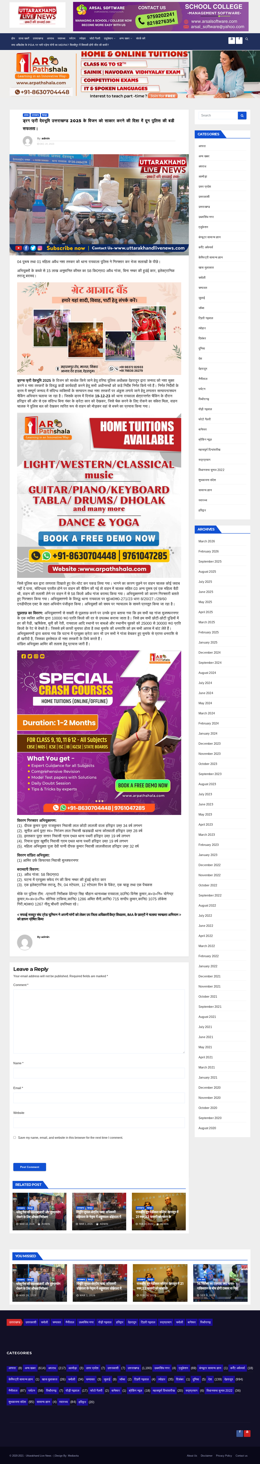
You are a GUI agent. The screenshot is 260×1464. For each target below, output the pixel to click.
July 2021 (205, 1027)
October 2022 (208, 885)
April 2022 (206, 936)
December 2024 (210, 652)
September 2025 (210, 561)
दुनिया (202, 348)
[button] (246, 38)
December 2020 (210, 1087)
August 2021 (207, 1016)
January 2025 (208, 642)
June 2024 (206, 693)
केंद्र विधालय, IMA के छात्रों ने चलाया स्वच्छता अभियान (144, 915)
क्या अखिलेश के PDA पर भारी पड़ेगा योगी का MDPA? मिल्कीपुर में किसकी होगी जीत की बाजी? (60, 45)
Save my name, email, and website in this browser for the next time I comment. (70, 1137)
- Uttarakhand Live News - (39, 1455)
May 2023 (205, 814)
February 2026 (209, 551)
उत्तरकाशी (204, 196)
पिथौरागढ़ (204, 399)
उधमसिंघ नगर (206, 217)
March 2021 (207, 1067)
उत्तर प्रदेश (205, 186)
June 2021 (206, 1037)
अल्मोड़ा (203, 176)
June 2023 (206, 804)
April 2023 (206, 824)
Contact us (242, 1455)
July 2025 (205, 581)
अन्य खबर (124, 38)
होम (13, 38)
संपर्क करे (140, 38)
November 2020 (210, 1097)
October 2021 (208, 996)
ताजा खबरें (24, 38)
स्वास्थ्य (61, 38)
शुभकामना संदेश (207, 480)
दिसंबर (202, 338)
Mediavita (73, 1455)
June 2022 (206, 925)
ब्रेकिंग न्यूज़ (205, 439)
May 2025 (205, 602)
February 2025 (209, 632)
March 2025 (207, 622)
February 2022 (209, 956)
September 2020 (210, 1118)
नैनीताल (203, 378)
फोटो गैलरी (95, 38)
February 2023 (209, 844)
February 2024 (209, 723)
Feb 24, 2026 (148, 1295)
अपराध (50, 38)
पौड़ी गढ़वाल (205, 409)
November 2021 (210, 986)
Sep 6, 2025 (207, 1295)
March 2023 (207, 834)
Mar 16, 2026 (28, 1295)
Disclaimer (206, 1455)
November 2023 (210, 753)
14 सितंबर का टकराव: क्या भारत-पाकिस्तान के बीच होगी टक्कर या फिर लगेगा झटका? (217, 1288)
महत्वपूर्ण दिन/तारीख (209, 449)
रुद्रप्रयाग (204, 459)
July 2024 (205, 683)
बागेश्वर (203, 429)
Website (18, 1112)
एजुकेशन (108, 38)
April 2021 (206, 1057)
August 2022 (207, 905)
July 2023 (205, 794)
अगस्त (202, 146)
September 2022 (210, 895)
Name (18, 1063)
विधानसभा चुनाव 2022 (211, 470)
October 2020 (208, 1108)
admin (45, 138)
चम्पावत (203, 287)
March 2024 (207, 713)
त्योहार (82, 38)
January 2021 (208, 1077)
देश (200, 358)
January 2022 (208, 966)
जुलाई (202, 298)
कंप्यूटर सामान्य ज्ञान (210, 237)
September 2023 (210, 774)
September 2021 (210, 1006)
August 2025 (207, 571)
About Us (192, 1455)
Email (18, 1088)
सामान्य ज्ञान (205, 490)
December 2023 (210, 743)
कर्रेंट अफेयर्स (206, 247)
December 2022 (210, 865)
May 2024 (205, 703)
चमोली (202, 277)
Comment (20, 985)
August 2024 (207, 672)
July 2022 (205, 915)
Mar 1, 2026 (87, 1295)
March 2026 (207, 541)
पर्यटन (72, 38)
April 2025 (206, 612)
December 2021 (210, 976)
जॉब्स (201, 308)
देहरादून (44, 115)
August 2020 (207, 1128)
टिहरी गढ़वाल (206, 318)
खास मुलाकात (206, 267)
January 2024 (208, 733)
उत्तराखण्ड (38, 38)
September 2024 (210, 662)
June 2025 (206, 592)
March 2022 (207, 946)
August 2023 (207, 784)
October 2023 (208, 764)
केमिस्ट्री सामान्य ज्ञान (211, 257)
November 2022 (210, 875)
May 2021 (205, 1047)
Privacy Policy (224, 1455)
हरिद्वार (202, 510)
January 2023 (208, 855)
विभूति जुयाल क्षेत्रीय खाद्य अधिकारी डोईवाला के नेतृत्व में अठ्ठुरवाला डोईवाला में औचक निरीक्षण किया (98, 1217)
